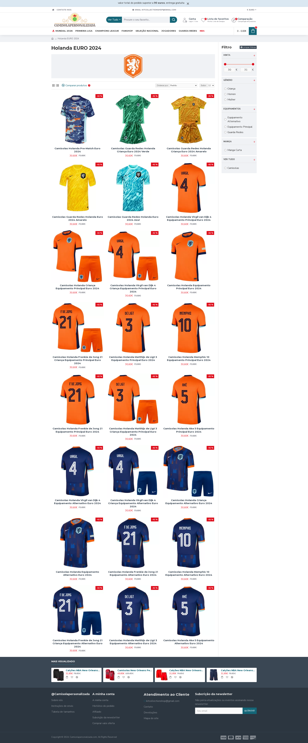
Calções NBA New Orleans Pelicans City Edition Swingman (83, 670)
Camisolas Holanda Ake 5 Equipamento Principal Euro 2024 (188, 430)
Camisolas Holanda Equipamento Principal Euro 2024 (188, 287)
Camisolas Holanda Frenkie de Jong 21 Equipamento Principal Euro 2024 (78, 430)
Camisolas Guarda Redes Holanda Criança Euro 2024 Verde (133, 150)
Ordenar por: (162, 85)
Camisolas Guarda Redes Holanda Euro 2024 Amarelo (77, 218)
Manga (227, 141)
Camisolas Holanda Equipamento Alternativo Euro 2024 (77, 573)
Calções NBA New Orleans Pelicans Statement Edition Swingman (186, 670)
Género (227, 80)
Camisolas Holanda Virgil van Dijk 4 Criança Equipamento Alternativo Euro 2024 (133, 503)
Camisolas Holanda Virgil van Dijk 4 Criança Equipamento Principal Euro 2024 (133, 288)
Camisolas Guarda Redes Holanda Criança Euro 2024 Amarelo (189, 150)
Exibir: (203, 85)
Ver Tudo (229, 159)
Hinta (226, 55)
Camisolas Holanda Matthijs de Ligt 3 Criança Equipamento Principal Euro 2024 (133, 431)
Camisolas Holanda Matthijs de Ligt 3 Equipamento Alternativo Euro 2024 (133, 642)
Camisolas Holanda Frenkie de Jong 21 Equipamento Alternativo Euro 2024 (133, 573)
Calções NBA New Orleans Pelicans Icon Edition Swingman (238, 670)
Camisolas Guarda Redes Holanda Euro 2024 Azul (133, 218)
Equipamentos (232, 108)
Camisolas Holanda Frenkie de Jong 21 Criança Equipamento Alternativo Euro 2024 (78, 643)
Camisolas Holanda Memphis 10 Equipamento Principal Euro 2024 (189, 358)
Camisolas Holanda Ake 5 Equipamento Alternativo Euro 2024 (188, 642)
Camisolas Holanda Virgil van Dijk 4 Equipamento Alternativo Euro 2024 (77, 502)
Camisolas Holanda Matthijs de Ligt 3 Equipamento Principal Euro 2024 (133, 358)
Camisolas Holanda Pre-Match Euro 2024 (77, 150)
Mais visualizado (63, 661)
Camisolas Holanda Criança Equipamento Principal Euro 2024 (77, 287)
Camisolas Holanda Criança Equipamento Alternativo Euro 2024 (188, 502)
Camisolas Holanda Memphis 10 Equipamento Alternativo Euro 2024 (188, 573)
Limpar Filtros (249, 47)
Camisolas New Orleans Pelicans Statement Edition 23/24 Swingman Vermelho (134, 670)
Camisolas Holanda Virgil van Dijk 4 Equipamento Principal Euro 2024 (188, 218)
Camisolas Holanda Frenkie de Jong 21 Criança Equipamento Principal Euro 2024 (78, 360)
